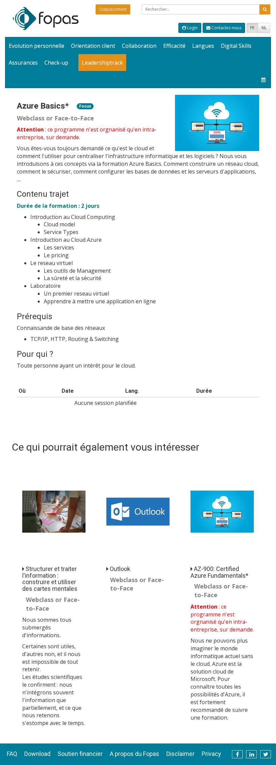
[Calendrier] (263, 79)
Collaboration (139, 45)
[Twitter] (265, 754)
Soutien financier (80, 753)
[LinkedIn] (251, 754)
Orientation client (93, 45)
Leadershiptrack (102, 62)
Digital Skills (236, 45)
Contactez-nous (225, 28)
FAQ (12, 753)
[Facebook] (237, 754)
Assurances (23, 62)
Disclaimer (180, 753)
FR (252, 28)
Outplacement (113, 9)
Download (37, 753)
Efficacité (174, 45)
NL (264, 28)
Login (192, 28)
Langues (203, 45)
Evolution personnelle (36, 45)
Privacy (211, 753)
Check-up (56, 62)
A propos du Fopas (134, 753)
